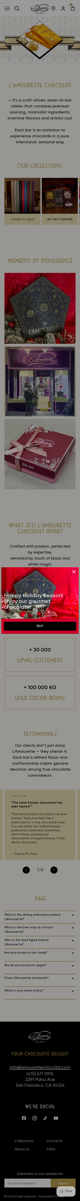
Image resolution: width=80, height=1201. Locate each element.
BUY (40, 626)
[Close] (74, 571)
